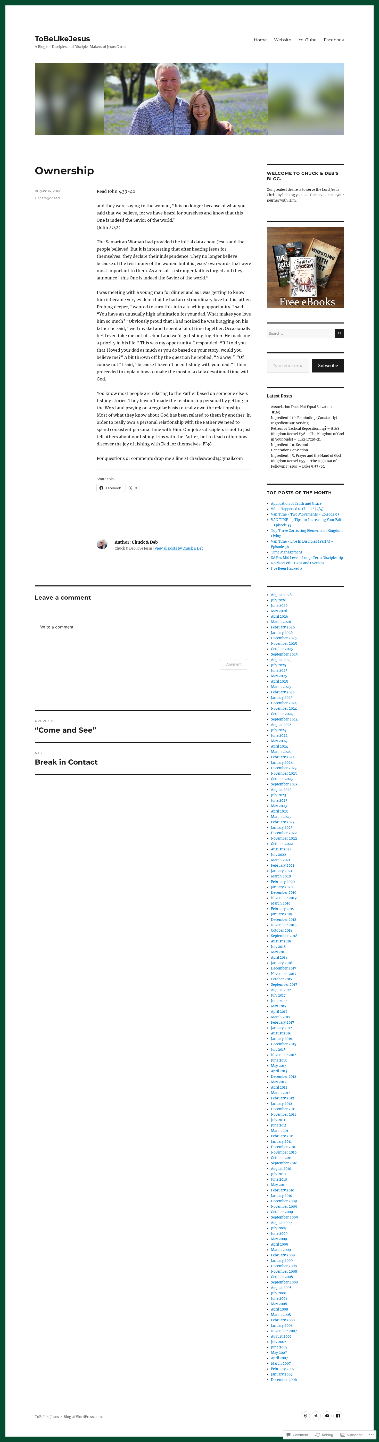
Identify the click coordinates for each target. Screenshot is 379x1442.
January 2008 (282, 1325)
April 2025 (279, 681)
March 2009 (281, 1250)
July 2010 (278, 1174)
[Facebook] (337, 1415)
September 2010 (284, 1163)
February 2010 (282, 1190)
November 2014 (283, 1055)
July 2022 (278, 854)
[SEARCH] (339, 333)
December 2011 (283, 1109)
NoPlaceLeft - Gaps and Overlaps (297, 563)
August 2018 (281, 941)
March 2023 (281, 817)
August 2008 (281, 1288)
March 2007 (281, 1363)
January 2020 (282, 887)
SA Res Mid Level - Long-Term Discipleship (307, 558)
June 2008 (279, 1298)
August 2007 (281, 1336)
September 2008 (284, 1282)
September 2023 (284, 784)
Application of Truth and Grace (296, 503)
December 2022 (284, 833)
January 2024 (282, 762)
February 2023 (282, 822)
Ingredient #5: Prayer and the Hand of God (306, 455)
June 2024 (279, 735)
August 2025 (281, 660)
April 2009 (279, 1244)
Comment (233, 664)
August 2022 (281, 849)
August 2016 (281, 1033)
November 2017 (283, 974)
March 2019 (281, 903)
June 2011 (278, 1125)
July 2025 (278, 665)
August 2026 (281, 595)
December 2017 (283, 968)
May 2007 (279, 1352)
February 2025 (283, 692)
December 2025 (284, 638)
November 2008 (284, 1271)
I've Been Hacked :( (287, 568)
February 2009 (283, 1255)
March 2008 (281, 1315)
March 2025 (281, 687)
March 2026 (281, 622)
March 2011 (280, 1131)
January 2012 (281, 1103)
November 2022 (284, 838)
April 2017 (279, 1011)
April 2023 (279, 811)
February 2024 (283, 757)
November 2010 (283, 1152)
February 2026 (283, 627)
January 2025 (282, 697)
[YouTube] (327, 1415)
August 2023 (281, 790)
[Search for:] (301, 333)
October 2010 (281, 1158)
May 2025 (279, 676)
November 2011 (283, 1114)
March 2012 (280, 1093)
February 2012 (282, 1098)
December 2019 (283, 892)
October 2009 (282, 1212)
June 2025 (279, 670)
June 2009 (279, 1233)
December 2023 (283, 768)
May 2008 (279, 1304)
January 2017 (281, 1028)
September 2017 (284, 984)
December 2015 (283, 1044)
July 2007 (278, 1342)
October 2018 (281, 930)
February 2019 (282, 909)
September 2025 (284, 654)
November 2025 (284, 643)
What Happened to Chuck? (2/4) (297, 509)
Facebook (334, 39)
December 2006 (284, 1380)
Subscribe (328, 365)
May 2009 (279, 1239)
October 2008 (282, 1277)
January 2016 (281, 1039)
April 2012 (279, 1087)
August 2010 (281, 1168)
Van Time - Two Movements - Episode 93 (305, 514)
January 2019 (281, 914)
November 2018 (283, 925)
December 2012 (283, 1076)
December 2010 (283, 1147)
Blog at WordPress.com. (83, 1417)
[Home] (305, 1415)
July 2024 (278, 730)
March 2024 (281, 752)
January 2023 (281, 827)
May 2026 (279, 611)
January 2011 (281, 1141)
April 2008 (279, 1309)
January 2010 (281, 1196)
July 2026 (278, 600)
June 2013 (279, 1060)
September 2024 (284, 719)
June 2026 (279, 605)
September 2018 (284, 936)
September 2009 (284, 1217)
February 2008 (283, 1320)
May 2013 (278, 1066)
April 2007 (279, 1358)
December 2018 (283, 919)
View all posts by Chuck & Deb (179, 548)
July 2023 (278, 795)
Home (260, 39)
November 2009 (284, 1206)
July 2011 (278, 1120)
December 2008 (284, 1266)
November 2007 (284, 1331)
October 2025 (282, 649)
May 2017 (278, 1006)
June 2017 (279, 1001)
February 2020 (283, 882)
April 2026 (279, 616)
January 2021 (281, 871)
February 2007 (283, 1369)
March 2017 (280, 1017)
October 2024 (282, 714)
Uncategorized (47, 198)
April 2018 (279, 957)
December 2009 (284, 1201)
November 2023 (284, 773)
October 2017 (281, 979)
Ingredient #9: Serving (290, 423)
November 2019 (284, 898)
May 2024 (279, 741)
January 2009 (282, 1260)
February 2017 (282, 1022)
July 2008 (278, 1293)
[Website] (316, 1415)
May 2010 (278, 1185)
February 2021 (282, 865)
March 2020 (281, 876)
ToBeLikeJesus (62, 38)
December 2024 (284, 703)
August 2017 (281, 990)
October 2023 (282, 779)
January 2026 (282, 633)
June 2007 (279, 1347)
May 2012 (278, 1082)
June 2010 (279, 1179)
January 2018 (281, 963)
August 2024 (281, 725)
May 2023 (279, 806)
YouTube (308, 39)
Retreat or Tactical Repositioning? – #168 (305, 428)
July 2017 (278, 995)
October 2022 (282, 844)
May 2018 (278, 952)
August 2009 (281, 1223)
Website (282, 39)
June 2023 (279, 800)
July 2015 (278, 1049)
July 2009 (278, 1228)
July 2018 (278, 946)
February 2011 (282, 1136)
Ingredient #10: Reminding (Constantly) (304, 418)
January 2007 (282, 1374)
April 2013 (279, 1071)
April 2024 (279, 746)
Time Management (286, 552)
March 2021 (280, 860)
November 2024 (284, 708)
